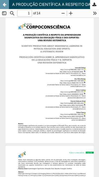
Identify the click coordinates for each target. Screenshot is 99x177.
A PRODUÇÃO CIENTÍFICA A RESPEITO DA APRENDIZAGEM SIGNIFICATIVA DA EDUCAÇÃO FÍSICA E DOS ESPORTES (55, 4)
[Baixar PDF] (94, 4)
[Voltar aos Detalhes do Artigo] (4, 4)
